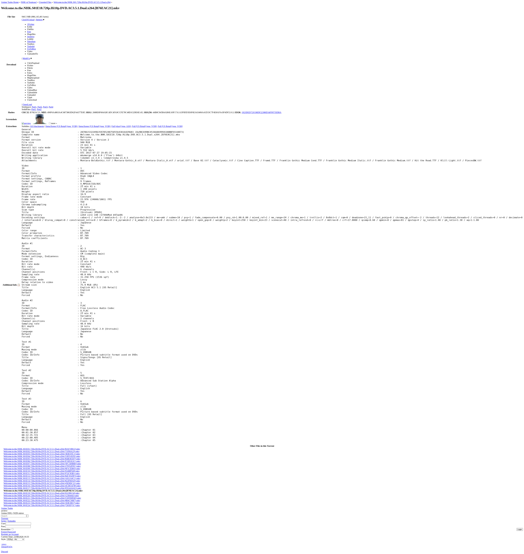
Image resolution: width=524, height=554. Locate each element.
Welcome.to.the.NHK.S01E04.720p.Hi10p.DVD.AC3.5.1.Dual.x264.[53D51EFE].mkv (42, 456)
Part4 (51, 107)
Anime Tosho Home (10, 2)
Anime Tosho (7, 508)
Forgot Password (8, 532)
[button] (50, 123)
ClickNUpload (28, 20)
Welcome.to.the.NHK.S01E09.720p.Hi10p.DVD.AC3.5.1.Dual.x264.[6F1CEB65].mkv (42, 468)
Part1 (34, 107)
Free (29, 32)
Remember (6, 529)
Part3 (45, 107)
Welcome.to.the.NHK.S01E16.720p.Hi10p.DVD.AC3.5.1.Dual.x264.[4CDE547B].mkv (42, 486)
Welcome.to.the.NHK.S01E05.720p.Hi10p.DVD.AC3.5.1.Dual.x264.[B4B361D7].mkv (42, 459)
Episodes (12, 521)
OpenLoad (27, 104)
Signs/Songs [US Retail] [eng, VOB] (61, 126)
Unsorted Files (45, 2)
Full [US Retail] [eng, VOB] (144, 126)
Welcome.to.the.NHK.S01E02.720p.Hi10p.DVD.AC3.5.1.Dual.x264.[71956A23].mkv (42, 451)
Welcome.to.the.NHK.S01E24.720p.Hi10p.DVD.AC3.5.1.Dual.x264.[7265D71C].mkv (42, 505)
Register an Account (10, 534)
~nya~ (4, 544)
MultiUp (26, 58)
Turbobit (31, 46)
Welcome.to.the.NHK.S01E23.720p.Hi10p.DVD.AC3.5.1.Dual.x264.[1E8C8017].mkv (42, 503)
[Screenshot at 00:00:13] (26, 123)
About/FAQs (6, 547)
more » (54, 123)
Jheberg (39, 20)
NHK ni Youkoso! (29, 2)
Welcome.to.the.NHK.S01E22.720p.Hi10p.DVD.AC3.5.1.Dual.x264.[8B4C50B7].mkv (42, 500)
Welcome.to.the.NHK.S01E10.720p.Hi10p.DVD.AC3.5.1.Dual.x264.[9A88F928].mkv (42, 471)
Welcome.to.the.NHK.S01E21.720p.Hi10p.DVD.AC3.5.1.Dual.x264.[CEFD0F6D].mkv (42, 498)
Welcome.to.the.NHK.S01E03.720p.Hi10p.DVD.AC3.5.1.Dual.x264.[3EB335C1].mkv (42, 454)
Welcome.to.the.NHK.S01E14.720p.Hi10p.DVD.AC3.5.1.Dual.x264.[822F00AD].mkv (42, 481)
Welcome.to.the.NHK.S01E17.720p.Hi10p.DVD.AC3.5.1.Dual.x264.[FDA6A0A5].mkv (42, 488)
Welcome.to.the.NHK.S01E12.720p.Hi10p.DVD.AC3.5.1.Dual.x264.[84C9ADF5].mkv (42, 476)
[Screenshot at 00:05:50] (39, 123)
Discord (4, 551)
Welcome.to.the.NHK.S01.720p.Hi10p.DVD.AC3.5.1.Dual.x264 (82, 2)
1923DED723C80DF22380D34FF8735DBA (261, 112)
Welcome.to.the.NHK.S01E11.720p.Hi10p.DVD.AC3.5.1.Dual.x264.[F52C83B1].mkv (42, 473)
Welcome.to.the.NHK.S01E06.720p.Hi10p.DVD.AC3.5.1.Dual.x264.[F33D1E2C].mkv (42, 461)
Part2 (40, 107)
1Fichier (30, 24)
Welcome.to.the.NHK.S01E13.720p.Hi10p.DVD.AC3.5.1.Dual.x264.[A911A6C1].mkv (42, 478)
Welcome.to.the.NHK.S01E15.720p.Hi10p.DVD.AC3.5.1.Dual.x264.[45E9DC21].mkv (42, 483)
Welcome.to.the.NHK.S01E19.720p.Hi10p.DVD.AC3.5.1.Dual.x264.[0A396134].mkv (42, 493)
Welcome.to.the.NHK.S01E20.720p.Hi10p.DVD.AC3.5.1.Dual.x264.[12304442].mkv (41, 495)
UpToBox (31, 49)
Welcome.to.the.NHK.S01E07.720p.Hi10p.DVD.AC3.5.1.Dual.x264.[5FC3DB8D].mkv (42, 464)
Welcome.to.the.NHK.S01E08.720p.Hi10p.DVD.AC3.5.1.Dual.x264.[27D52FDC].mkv (42, 466)
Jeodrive (30, 36)
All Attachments (37, 126)
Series (3, 521)
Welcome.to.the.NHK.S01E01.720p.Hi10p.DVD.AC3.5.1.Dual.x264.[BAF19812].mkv (42, 449)
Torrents (4, 518)
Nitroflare (31, 41)
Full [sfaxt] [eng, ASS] (121, 126)
